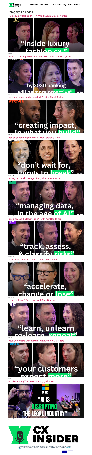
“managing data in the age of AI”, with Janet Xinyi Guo (35, 178)
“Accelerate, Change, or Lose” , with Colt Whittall (32, 259)
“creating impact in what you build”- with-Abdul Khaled (36, 97)
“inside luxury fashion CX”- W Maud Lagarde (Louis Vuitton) (38, 16)
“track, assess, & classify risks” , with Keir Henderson (35, 219)
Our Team (57, 5)
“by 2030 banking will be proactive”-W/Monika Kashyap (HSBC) (40, 56)
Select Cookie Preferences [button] (57, 451)
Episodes (34, 5)
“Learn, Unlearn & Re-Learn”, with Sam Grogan (31, 300)
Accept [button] (65, 451)
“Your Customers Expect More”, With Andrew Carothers (36, 340)
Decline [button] (70, 451)
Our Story (45, 5)
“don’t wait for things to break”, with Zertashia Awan (34, 137)
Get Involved (74, 5)
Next (82, 422)
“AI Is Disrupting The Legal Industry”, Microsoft (31, 381)
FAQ (64, 5)
